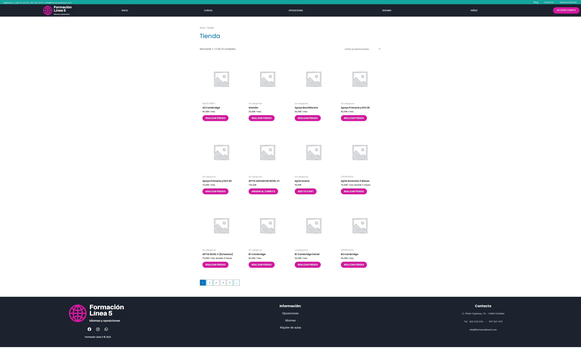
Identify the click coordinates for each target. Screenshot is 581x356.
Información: (290, 306)
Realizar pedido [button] (215, 118)
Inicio (124, 10)
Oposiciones (296, 10)
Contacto (483, 306)
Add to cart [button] (305, 191)
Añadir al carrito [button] (263, 191)
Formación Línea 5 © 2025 (98, 336)
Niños (474, 10)
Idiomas (386, 10)
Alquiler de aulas (290, 327)
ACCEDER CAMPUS (566, 10)
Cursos (208, 10)
